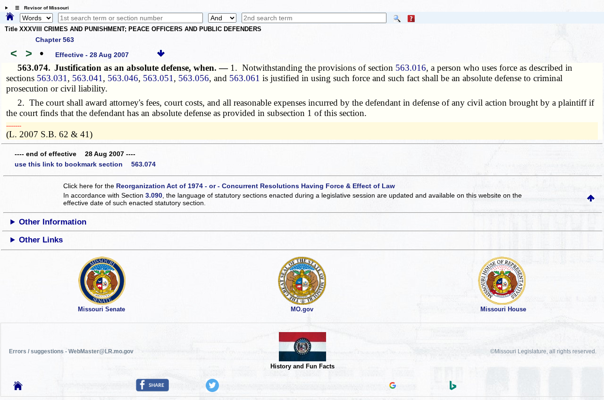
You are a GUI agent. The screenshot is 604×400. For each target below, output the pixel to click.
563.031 (52, 78)
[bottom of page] (161, 54)
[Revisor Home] (18, 388)
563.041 (87, 78)
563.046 (123, 78)
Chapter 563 (54, 39)
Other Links (41, 239)
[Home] (10, 17)
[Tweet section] (212, 389)
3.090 (153, 195)
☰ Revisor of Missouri (39, 7)
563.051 (158, 78)
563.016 (410, 68)
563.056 (193, 78)
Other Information (52, 221)
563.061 (244, 78)
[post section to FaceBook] (152, 389)
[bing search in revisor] (453, 388)
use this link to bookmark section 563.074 (85, 164)
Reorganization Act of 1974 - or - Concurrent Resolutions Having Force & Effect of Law (255, 186)
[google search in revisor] (392, 386)
